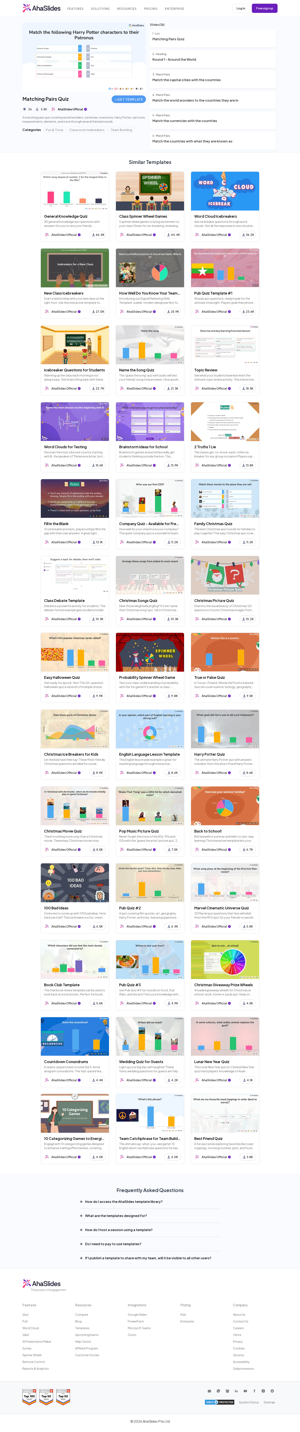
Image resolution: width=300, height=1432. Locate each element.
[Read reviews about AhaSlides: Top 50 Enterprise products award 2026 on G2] (63, 1397)
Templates (82, 1328)
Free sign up (264, 8)
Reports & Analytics (35, 1368)
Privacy (238, 1341)
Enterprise (174, 8)
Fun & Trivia (54, 130)
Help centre (83, 1341)
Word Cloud (30, 1328)
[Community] (227, 1391)
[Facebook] (254, 1391)
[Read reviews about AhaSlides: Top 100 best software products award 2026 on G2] (29, 1397)
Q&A (25, 1335)
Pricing (151, 8)
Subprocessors (243, 1368)
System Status (249, 1402)
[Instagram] (263, 1391)
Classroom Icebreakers (87, 130)
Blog (78, 1321)
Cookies (239, 1348)
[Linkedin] (236, 1391)
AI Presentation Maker (36, 1341)
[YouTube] (245, 1391)
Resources (127, 8)
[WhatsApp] (218, 1391)
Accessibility (241, 1362)
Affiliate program (86, 1348)
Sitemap (269, 1402)
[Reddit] (272, 1391)
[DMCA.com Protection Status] (220, 1402)
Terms (237, 1335)
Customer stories (87, 1355)
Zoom (132, 1335)
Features (75, 8)
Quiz (25, 1314)
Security (238, 1355)
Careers (238, 1328)
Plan (183, 1314)
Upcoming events (87, 1335)
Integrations (137, 1305)
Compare (81, 1314)
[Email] (209, 1391)
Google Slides (137, 1314)
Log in (241, 8)
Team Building (121, 130)
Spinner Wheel (31, 1355)
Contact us (240, 1321)
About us (239, 1314)
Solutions (100, 8)
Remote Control (33, 1362)
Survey (27, 1348)
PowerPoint (136, 1321)
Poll (25, 1321)
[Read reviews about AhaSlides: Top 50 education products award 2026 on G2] (46, 1397)
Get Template (130, 99)
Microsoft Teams (139, 1328)
